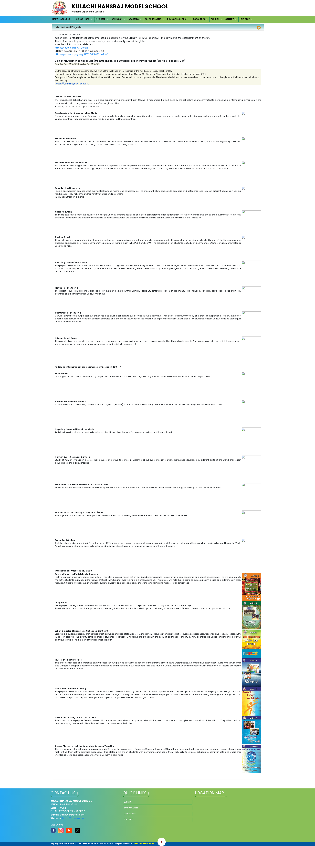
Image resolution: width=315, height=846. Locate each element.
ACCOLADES (199, 19)
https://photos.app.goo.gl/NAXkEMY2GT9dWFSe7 (81, 54)
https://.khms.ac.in (73, 818)
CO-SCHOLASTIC (153, 19)
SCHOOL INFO (83, 19)
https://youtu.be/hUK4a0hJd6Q (73, 83)
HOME (55, 19)
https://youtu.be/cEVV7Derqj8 (71, 47)
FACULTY (215, 19)
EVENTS (128, 801)
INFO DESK (100, 19)
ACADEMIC (133, 19)
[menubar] (152, 19)
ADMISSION (117, 19)
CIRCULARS (130, 813)
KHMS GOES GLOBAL (177, 19)
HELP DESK (245, 19)
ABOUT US (65, 19)
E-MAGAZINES (131, 807)
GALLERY (229, 19)
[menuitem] (55, 19)
